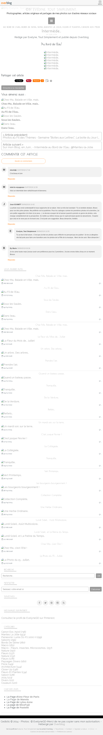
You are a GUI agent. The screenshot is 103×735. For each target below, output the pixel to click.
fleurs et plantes (71, 27)
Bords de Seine (29, 27)
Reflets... (51, 409)
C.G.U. (92, 729)
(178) (7, 658)
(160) (13, 661)
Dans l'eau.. (51, 311)
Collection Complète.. (51, 495)
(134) (14, 672)
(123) (6, 677)
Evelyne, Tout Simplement (26, 729)
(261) (7, 645)
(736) (13, 631)
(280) (13, 642)
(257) (26, 648)
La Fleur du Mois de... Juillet (51, 336)
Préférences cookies (64, 732)
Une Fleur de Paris (28, 696)
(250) (8, 650)
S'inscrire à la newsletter (13, 88)
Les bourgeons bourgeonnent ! (51, 483)
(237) (7, 653)
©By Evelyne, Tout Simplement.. (51, 9)
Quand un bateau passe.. (52, 373)
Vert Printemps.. (51, 471)
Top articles (59, 729)
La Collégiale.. (51, 446)
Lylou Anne (26, 702)
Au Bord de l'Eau (11, 27)
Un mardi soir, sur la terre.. (51, 422)
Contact (69, 729)
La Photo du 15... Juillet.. (51, 555)
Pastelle (24, 707)
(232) (8, 656)
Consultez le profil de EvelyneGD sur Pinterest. (28, 618)
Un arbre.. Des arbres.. (51, 348)
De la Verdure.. (51, 397)
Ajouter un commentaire (23, 161)
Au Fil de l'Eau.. (51, 287)
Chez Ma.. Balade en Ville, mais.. (51, 275)
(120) (9, 682)
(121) (7, 680)
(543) (13, 634)
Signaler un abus (80, 729)
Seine (40, 27)
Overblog (59, 724)
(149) (7, 664)
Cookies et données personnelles (42, 732)
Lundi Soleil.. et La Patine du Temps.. (51, 531)
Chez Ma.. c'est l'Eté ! (51, 543)
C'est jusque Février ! (51, 434)
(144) (11, 666)
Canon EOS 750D (91, 27)
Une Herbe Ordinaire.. (51, 507)
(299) (21, 637)
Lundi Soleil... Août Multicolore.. (51, 520)
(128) (8, 674)
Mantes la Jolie (52, 27)
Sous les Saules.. (51, 299)
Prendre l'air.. (51, 360)
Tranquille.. (51, 385)
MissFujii (24, 705)
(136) (9, 669)
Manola (24, 699)
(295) (8, 639)
